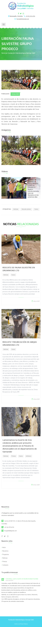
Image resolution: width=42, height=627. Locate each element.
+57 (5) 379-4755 (30, 16)
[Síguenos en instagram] (23, 13)
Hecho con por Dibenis (21, 624)
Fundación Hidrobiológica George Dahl (21, 620)
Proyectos (5, 554)
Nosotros (5, 551)
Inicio (4, 547)
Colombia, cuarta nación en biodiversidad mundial (22, 579)
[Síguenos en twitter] (21, 13)
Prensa (14, 456)
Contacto (5, 565)
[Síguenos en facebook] (18, 13)
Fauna (36, 209)
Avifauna (28, 456)
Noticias (15, 209)
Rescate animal (26, 209)
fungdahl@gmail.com (23, 19)
